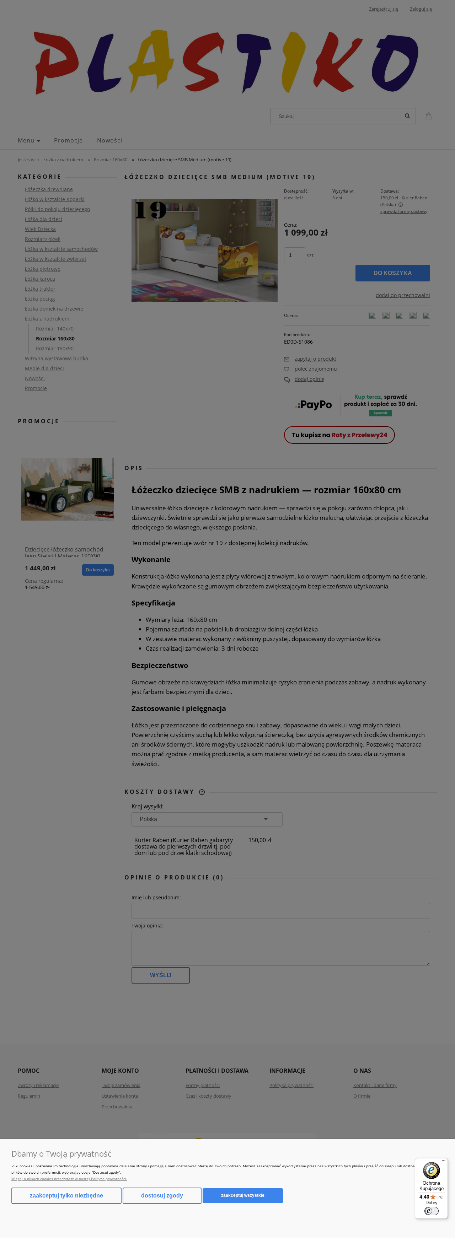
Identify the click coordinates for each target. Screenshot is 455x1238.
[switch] (431, 1211)
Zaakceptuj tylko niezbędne (66, 1196)
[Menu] (443, 1162)
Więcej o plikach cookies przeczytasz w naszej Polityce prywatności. (69, 1178)
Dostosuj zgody (162, 1196)
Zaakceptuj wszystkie (242, 1195)
